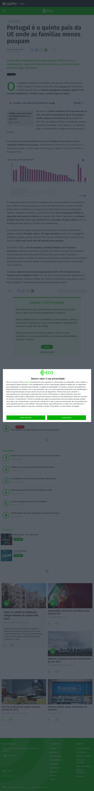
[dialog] (47, 395)
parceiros (26, 382)
